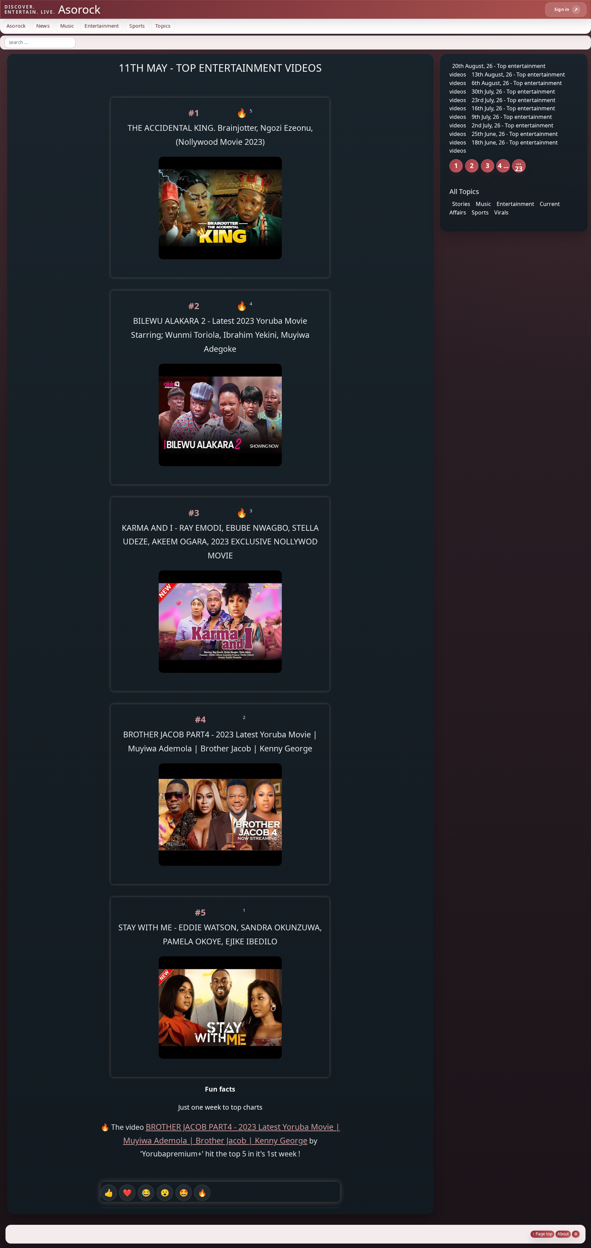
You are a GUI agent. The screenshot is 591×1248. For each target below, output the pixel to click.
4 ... (503, 165)
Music (67, 25)
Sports (137, 25)
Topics (162, 25)
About (563, 1234)
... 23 (519, 165)
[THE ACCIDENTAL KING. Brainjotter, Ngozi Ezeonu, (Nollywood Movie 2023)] (220, 264)
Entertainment (101, 25)
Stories (461, 204)
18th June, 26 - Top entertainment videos (503, 146)
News (43, 25)
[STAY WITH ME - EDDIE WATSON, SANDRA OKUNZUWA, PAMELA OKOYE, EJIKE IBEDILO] (220, 1064)
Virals (501, 212)
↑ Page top (542, 1234)
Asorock (16, 25)
